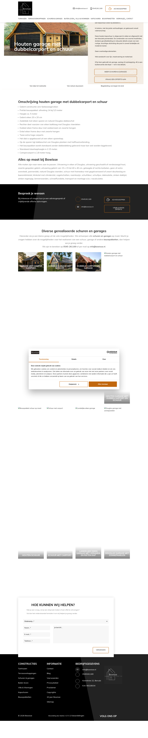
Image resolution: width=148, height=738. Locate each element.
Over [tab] (104, 359)
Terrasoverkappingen (27, 673)
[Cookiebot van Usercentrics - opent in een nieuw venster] (108, 352)
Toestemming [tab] (44, 359)
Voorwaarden (53, 678)
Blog (49, 673)
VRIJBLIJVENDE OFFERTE (118, 208)
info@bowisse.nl (81, 8)
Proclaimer (51, 688)
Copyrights (51, 692)
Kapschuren (23, 692)
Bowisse (28, 716)
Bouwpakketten (24, 697)
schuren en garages (102, 236)
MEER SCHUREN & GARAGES (116, 72)
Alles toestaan (103, 384)
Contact (50, 669)
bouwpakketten (111, 240)
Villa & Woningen (25, 688)
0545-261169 (69, 247)
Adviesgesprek (120, 9)
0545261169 (97, 8)
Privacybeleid (52, 683)
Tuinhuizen (22, 669)
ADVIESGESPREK (118, 200)
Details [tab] (74, 359)
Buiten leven (23, 683)
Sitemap (50, 702)
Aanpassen (73, 384)
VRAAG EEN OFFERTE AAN (115, 79)
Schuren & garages (26, 678)
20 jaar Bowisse (53, 697)
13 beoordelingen (76, 716)
